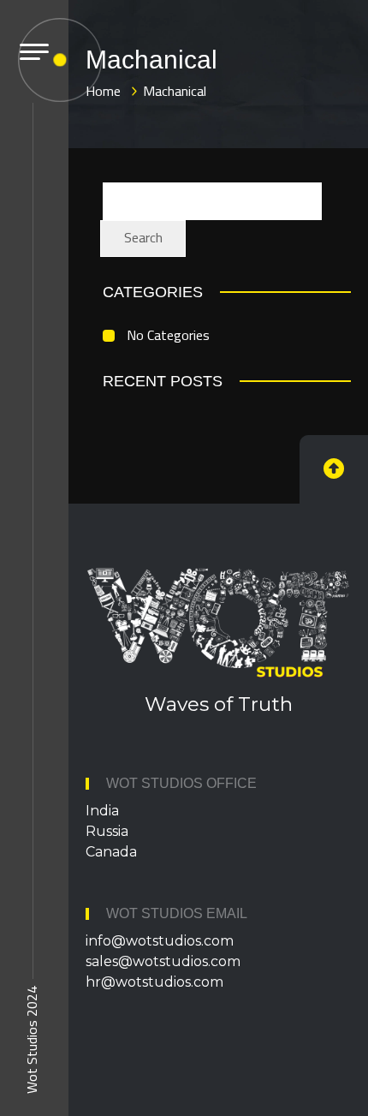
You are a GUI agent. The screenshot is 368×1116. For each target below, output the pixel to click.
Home (103, 91)
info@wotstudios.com (160, 941)
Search (143, 237)
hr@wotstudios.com (154, 982)
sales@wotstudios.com (163, 961)
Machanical (174, 91)
